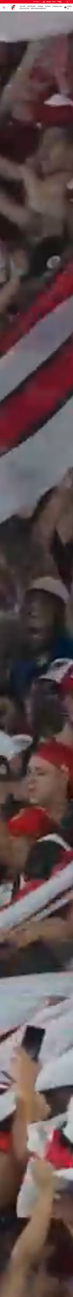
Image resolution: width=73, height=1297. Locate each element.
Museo (48, 6)
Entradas (31, 6)
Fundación (57, 6)
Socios (22, 6)
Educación (24, 8)
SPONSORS (36, 1)
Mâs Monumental (38, 8)
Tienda (40, 6)
